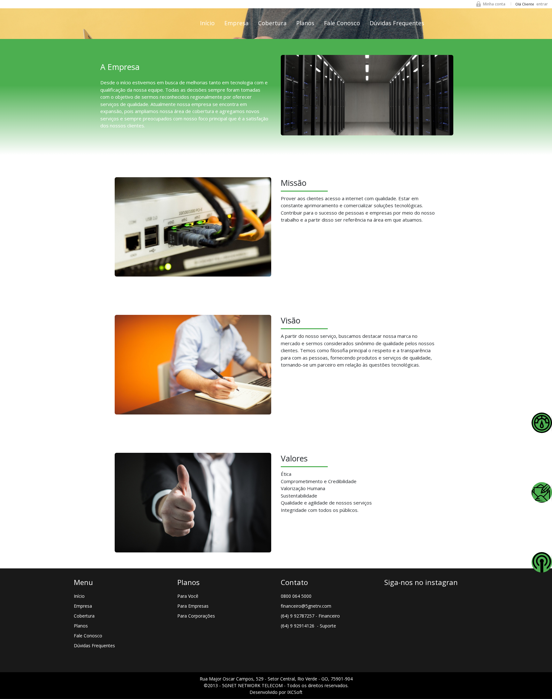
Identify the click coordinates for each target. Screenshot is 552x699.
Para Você (187, 596)
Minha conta (494, 4)
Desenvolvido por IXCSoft (276, 692)
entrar (542, 4)
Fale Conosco (342, 23)
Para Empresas (193, 606)
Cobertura (272, 23)
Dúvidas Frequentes (397, 23)
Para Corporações (196, 616)
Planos (305, 23)
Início (207, 23)
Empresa (236, 23)
